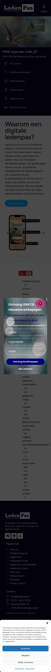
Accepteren (25, 648)
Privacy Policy (19, 668)
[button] (47, 623)
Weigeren (25, 655)
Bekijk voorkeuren (25, 662)
